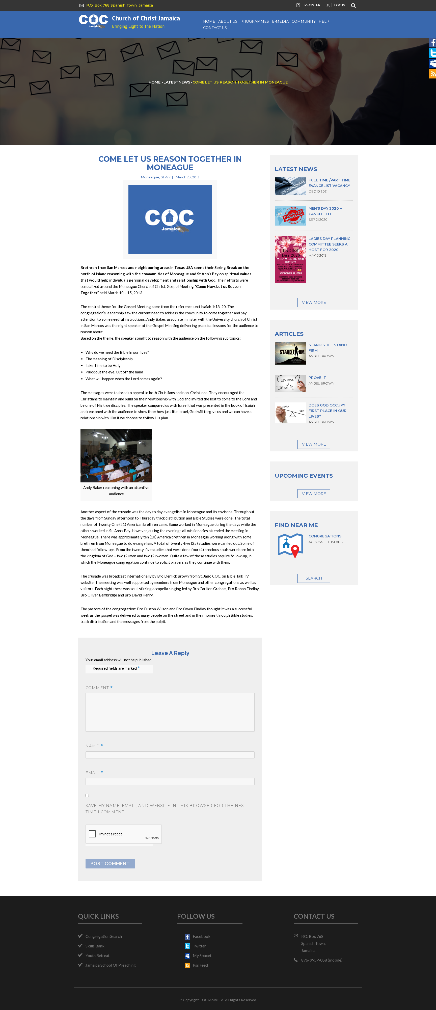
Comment (99, 687)
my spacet (202, 955)
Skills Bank (95, 945)
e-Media (280, 21)
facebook (201, 936)
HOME (155, 82)
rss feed (200, 965)
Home (209, 21)
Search (314, 578)
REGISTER (312, 5)
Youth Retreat (98, 955)
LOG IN (339, 5)
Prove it (317, 377)
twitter (199, 945)
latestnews (177, 82)
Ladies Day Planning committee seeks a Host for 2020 (329, 244)
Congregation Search (104, 936)
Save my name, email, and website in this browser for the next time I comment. (166, 808)
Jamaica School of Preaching (111, 965)
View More (314, 302)
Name (94, 746)
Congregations (325, 536)
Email (95, 772)
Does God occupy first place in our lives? (327, 411)
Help (324, 21)
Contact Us (215, 27)
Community (304, 21)
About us (227, 21)
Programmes (254, 21)
